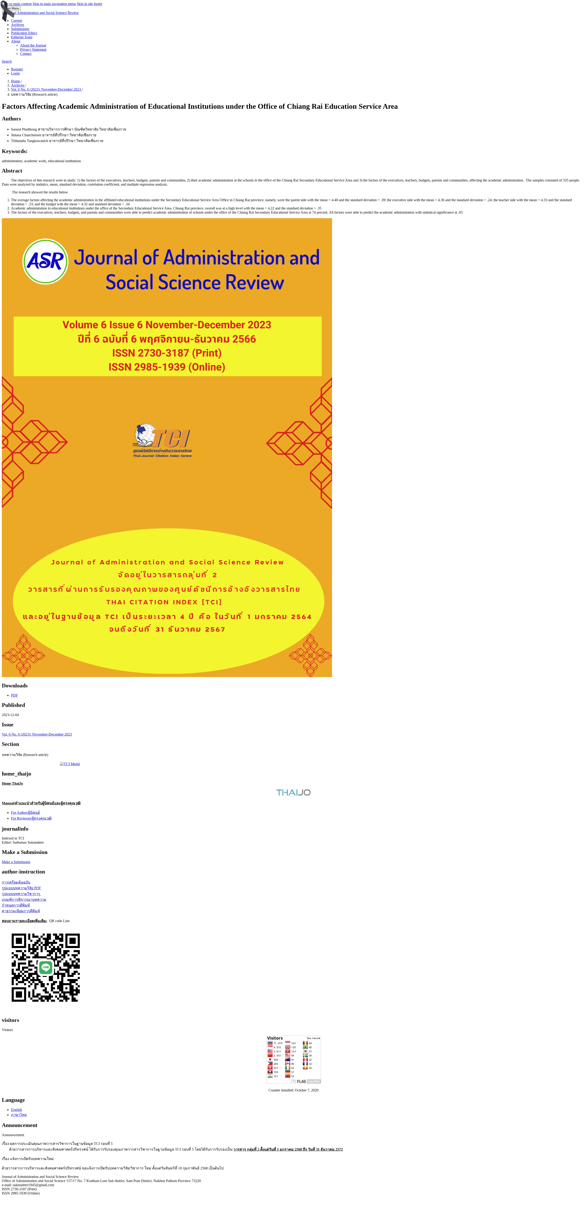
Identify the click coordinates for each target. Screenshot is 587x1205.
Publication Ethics (24, 33)
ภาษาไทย (19, 1115)
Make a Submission (16, 862)
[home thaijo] (293, 794)
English (16, 1110)
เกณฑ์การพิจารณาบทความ (24, 899)
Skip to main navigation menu (54, 4)
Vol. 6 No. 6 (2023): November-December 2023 (46, 89)
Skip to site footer (89, 4)
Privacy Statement (33, 49)
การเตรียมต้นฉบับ (16, 882)
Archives (17, 25)
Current (16, 20)
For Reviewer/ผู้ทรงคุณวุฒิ (31, 818)
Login (15, 73)
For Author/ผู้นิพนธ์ (25, 812)
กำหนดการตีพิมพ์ (16, 905)
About (15, 41)
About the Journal (33, 45)
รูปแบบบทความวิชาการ (21, 894)
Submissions (20, 29)
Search (7, 61)
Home (16, 81)
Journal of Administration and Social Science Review (40, 13)
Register (17, 69)
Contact (25, 54)
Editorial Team (21, 37)
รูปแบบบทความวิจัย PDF (21, 888)
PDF (14, 695)
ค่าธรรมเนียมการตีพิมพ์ (21, 911)
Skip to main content (17, 4)
